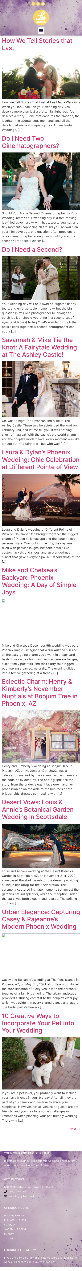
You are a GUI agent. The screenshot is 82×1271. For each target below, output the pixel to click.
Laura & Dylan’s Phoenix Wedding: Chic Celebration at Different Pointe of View (41, 459)
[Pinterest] (43, 4)
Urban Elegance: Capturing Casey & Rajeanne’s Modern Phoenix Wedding (41, 919)
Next (74, 1129)
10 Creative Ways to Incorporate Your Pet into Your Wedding (38, 1023)
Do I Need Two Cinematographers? (30, 142)
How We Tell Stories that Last (37, 44)
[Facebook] (33, 4)
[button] (41, 30)
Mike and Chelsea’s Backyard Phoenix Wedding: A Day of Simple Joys (39, 581)
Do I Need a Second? (32, 249)
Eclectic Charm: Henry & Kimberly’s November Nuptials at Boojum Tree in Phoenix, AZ (40, 692)
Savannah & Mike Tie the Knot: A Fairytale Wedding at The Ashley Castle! (39, 347)
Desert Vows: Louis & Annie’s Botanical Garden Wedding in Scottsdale (38, 809)
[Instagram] (38, 4)
